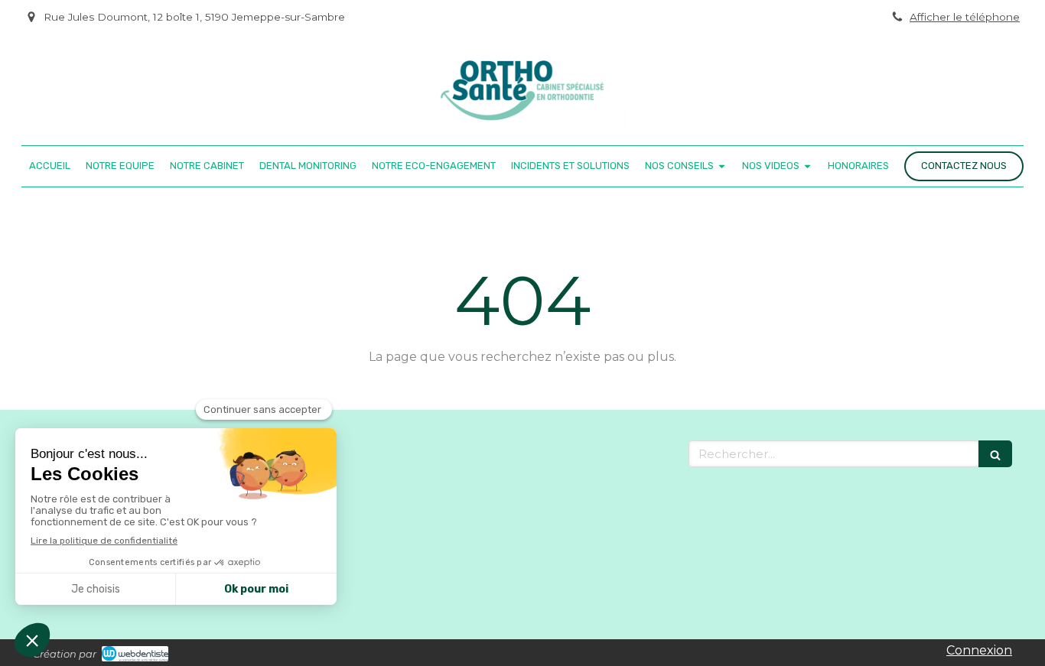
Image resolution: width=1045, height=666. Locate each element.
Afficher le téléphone (965, 17)
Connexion (979, 650)
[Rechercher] (995, 453)
